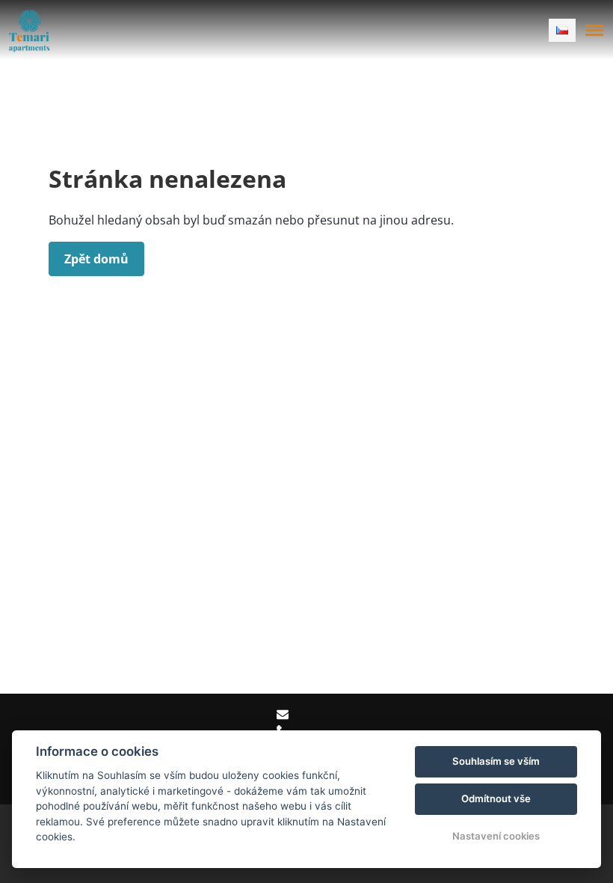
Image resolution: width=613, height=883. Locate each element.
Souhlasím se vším (496, 761)
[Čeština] (562, 30)
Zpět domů (96, 259)
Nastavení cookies (496, 836)
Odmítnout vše (496, 798)
